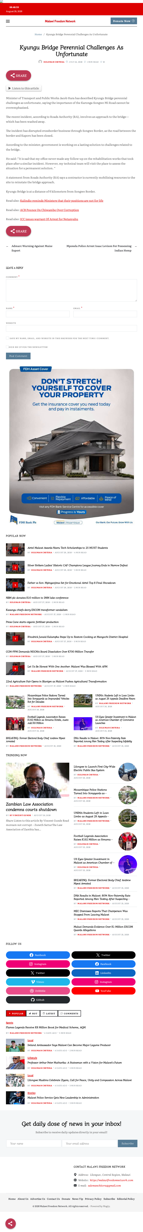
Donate (66, 1199)
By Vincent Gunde (20, 815)
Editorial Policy (126, 1199)
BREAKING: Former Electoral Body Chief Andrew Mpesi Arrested (35, 739)
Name (10, 308)
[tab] (16, 1013)
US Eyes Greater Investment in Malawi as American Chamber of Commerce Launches (115, 720)
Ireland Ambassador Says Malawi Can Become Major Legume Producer (69, 1045)
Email (77, 308)
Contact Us (53, 1199)
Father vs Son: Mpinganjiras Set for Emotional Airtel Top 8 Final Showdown (72, 583)
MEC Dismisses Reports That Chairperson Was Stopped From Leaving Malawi (101, 912)
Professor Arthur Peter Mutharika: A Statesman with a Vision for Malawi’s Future (75, 1062)
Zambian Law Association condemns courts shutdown (31, 806)
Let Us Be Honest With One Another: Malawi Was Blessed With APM (67, 666)
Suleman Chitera (54, 61)
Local (30, 1040)
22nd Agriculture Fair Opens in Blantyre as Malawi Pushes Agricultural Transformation (56, 681)
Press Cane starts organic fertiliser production (32, 622)
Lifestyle (32, 1057)
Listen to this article (25, 88)
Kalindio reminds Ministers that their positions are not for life (61, 200)
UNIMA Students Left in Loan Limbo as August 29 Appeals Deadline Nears (115, 697)
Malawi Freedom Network (26, 614)
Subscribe (109, 1199)
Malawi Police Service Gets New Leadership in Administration (63, 1097)
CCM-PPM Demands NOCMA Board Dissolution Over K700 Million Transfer (50, 651)
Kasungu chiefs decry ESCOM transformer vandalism (37, 610)
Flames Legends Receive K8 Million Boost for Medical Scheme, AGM (46, 1027)
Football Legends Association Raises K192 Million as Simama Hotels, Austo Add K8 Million (48, 720)
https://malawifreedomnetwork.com (111, 1180)
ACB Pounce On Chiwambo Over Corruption (49, 210)
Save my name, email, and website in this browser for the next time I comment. (59, 338)
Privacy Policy (93, 1199)
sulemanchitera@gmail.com (104, 1185)
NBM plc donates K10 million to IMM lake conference (37, 597)
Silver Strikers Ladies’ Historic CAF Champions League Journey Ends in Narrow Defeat (78, 565)
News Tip (77, 1199)
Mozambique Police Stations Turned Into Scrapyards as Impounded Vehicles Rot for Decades (48, 698)
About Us (23, 1199)
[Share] (10, 1223)
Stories (31, 1092)
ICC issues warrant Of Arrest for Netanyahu (49, 219)
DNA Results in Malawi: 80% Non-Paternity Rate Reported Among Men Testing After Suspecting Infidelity (103, 739)
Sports (9, 1022)
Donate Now (122, 21)
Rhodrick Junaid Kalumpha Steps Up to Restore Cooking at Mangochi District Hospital (78, 637)
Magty (106, 1206)
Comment (13, 276)
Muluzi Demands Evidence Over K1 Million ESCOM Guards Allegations (103, 928)
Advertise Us (37, 1199)
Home (12, 1199)
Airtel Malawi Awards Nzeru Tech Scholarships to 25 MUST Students (68, 547)
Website (11, 323)
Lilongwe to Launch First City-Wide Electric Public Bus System (94, 768)
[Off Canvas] (8, 21)
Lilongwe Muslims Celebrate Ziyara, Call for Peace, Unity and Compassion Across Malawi (80, 1080)
